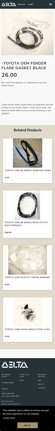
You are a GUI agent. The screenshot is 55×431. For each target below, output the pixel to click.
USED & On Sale (25, 376)
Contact (42, 388)
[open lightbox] (27, 32)
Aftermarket (8, 383)
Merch (5, 389)
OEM (22, 380)
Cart (31, 4)
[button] (50, 4)
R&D (40, 380)
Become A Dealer (42, 376)
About (41, 384)
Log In (21, 4)
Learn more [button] (9, 418)
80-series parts (6, 376)
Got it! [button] (27, 425)
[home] (8, 4)
